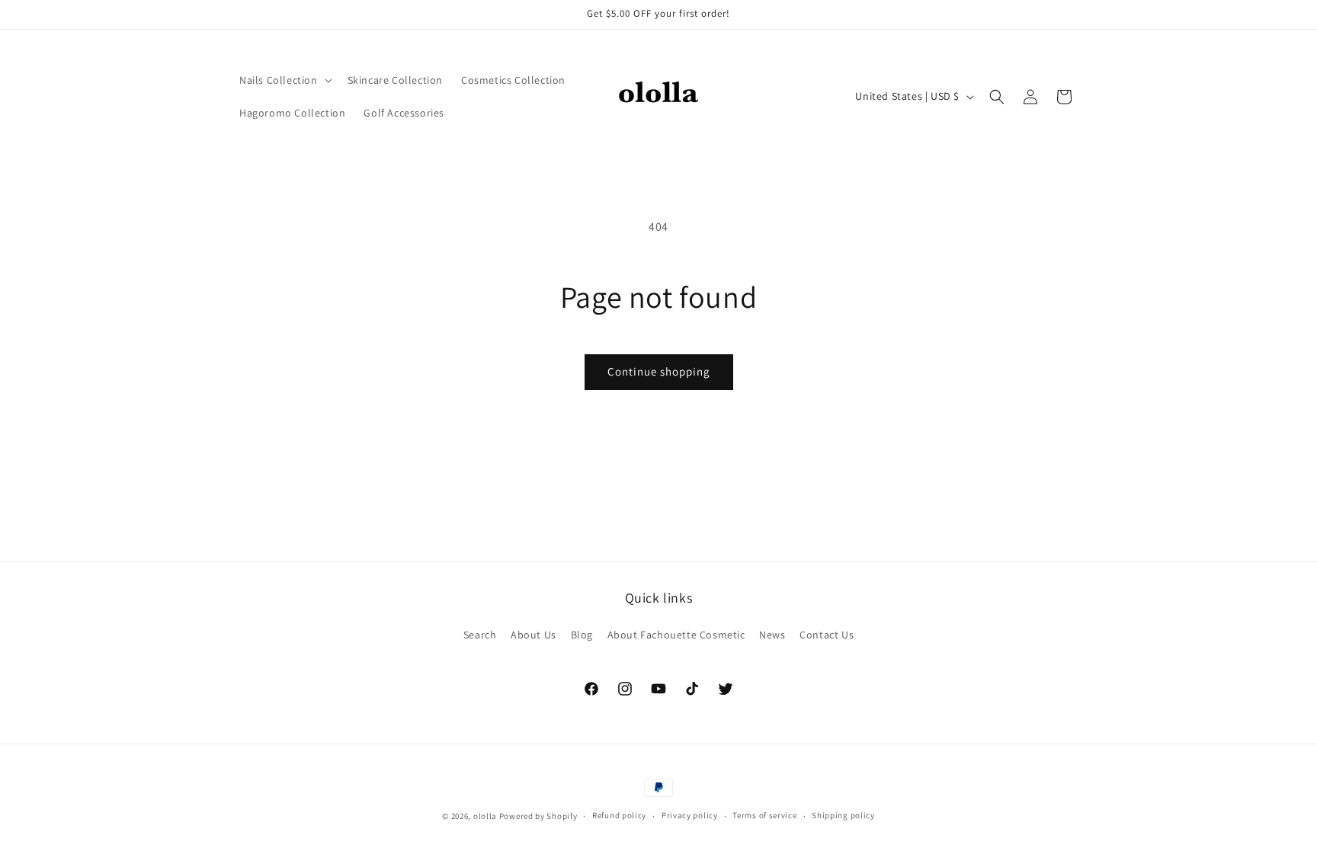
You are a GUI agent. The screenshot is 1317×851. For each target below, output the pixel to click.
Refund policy (619, 815)
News (772, 634)
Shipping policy (843, 815)
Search (480, 634)
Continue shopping (658, 371)
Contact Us (826, 634)
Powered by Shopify (538, 816)
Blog (582, 634)
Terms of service (764, 815)
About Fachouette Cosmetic (676, 634)
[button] (284, 80)
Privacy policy (690, 815)
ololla (485, 816)
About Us (533, 634)
